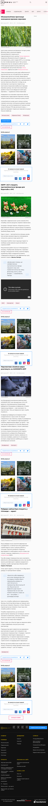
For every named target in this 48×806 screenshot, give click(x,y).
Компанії (19, 741)
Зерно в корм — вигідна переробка (7, 772)
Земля (27, 11)
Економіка (3, 752)
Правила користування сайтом (23, 779)
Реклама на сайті (21, 766)
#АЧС (3, 303)
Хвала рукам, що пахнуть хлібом (7, 789)
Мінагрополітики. (23, 69)
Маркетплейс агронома (39, 752)
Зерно (39, 11)
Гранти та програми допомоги (6, 778)
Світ (33, 11)
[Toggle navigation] (46, 2)
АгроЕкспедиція (5, 775)
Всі (2, 11)
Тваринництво (5, 745)
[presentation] (1, 12)
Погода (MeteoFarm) (38, 738)
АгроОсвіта (4, 781)
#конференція (5, 445)
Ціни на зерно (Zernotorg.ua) (36, 742)
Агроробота (36, 747)
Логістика (3, 755)
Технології (3, 750)
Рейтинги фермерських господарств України (7, 768)
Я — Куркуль (4, 783)
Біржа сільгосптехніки (38, 750)
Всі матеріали (6, 127)
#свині (17, 303)
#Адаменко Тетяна (16, 115)
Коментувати (6, 120)
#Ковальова (26, 115)
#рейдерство (5, 652)
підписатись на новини (38, 727)
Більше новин (16, 717)
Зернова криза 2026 (6, 762)
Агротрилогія (4, 765)
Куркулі (19, 738)
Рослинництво (5, 742)
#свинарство (10, 303)
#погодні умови (5, 115)
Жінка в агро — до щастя (7, 786)
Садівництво (18, 11)
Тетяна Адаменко (24, 56)
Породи (19, 743)
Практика (3, 747)
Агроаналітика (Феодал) (39, 745)
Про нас (19, 773)
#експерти (13, 445)
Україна (8, 11)
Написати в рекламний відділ (23, 763)
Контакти (19, 776)
